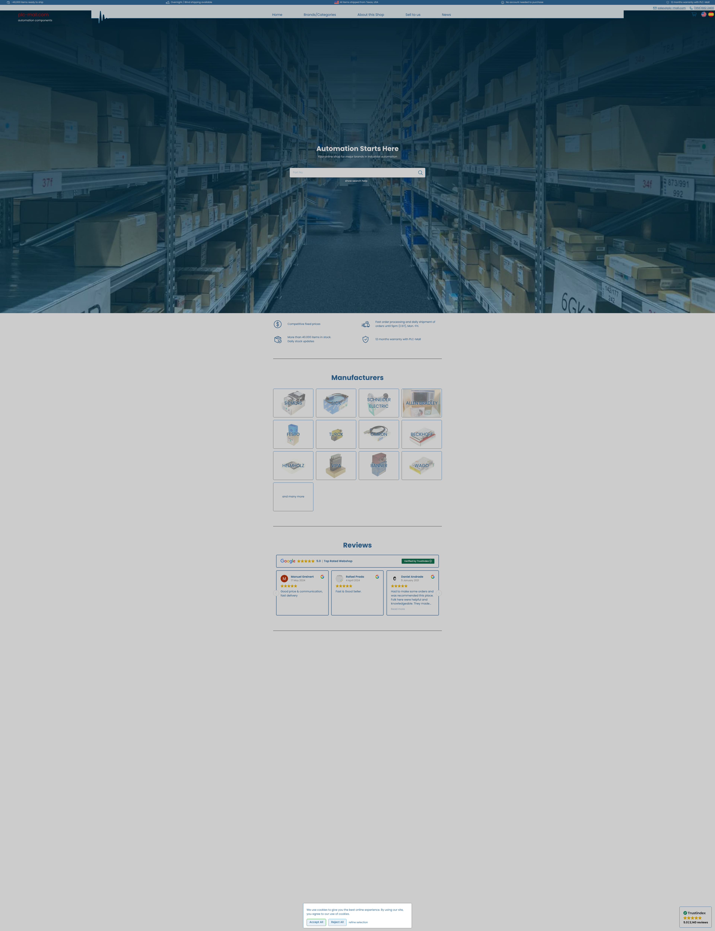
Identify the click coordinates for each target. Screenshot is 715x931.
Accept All (316, 922)
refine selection (358, 922)
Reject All (337, 922)
